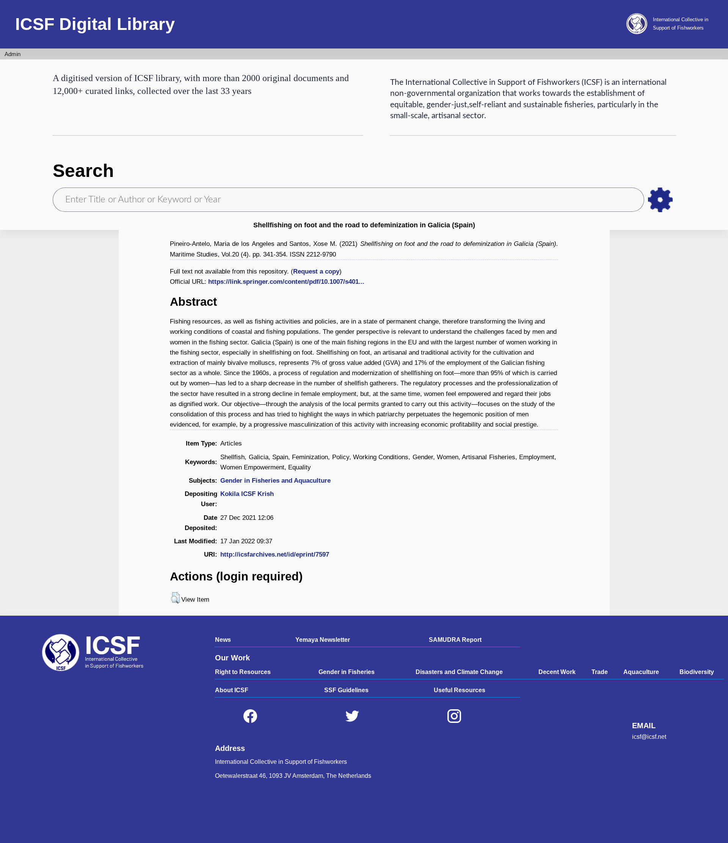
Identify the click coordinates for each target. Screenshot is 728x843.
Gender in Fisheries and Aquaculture (275, 480)
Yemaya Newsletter (322, 640)
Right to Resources (243, 672)
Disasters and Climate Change (459, 672)
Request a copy (316, 271)
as (660, 200)
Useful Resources (459, 690)
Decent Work (557, 672)
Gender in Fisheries (346, 672)
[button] (175, 598)
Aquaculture (641, 672)
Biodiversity (696, 672)
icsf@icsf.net (649, 737)
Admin (12, 54)
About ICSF (231, 690)
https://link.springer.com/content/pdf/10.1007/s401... (286, 281)
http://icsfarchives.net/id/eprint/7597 (274, 554)
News (223, 640)
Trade (600, 672)
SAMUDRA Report (455, 640)
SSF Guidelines (346, 690)
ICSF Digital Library (95, 24)
